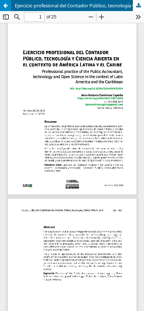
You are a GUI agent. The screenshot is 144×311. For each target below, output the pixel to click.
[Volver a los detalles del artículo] (5, 5)
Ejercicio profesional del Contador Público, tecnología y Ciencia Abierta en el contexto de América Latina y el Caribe (79, 5)
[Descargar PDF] (138, 5)
